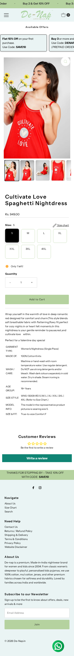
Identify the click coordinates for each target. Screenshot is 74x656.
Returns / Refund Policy (18, 531)
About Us (10, 503)
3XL (28, 248)
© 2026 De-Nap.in (15, 640)
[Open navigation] (6, 15)
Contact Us (11, 526)
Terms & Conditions (16, 539)
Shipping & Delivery (16, 534)
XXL (12, 248)
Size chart (63, 225)
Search (9, 511)
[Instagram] (40, 488)
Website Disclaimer (16, 546)
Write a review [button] (37, 458)
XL (60, 233)
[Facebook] (33, 488)
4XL (43, 248)
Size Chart (11, 507)
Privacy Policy (13, 543)
